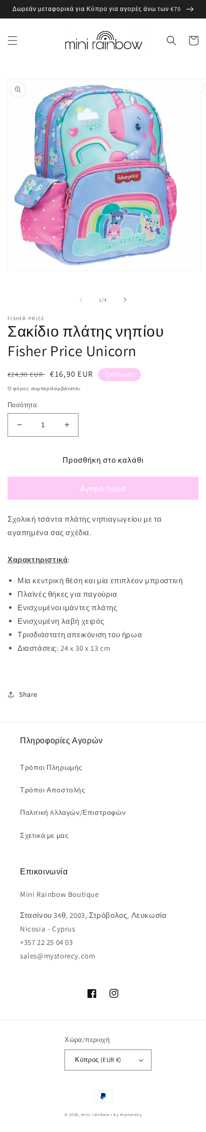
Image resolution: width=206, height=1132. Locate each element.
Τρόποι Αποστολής (53, 789)
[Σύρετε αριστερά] (81, 300)
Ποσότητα (22, 405)
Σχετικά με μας (44, 835)
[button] (13, 41)
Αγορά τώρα (103, 488)
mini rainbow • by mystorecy (111, 1114)
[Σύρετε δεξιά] (125, 300)
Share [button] (28, 694)
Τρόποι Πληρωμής (51, 767)
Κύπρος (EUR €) (98, 1059)
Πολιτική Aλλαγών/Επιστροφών (73, 812)
